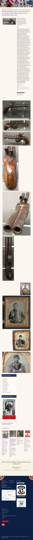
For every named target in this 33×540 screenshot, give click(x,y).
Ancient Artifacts (4, 378)
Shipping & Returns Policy (23, 536)
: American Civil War (20, 87)
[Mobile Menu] (31, 3)
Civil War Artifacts (21, 88)
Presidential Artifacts (4, 388)
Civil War (18, 88)
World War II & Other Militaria (5, 392)
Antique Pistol (24, 87)
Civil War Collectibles (25, 88)
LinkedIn (20, 92)
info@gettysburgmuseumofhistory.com (6, 487)
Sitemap (14, 536)
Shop (3, 518)
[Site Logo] (2, 3)
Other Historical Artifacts (5, 385)
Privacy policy (17, 536)
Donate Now (5, 521)
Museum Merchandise (4, 384)
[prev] (28, 18)
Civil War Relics (4, 381)
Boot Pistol (27, 87)
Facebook (17, 92)
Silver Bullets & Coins (4, 389)
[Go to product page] (5, 434)
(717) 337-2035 (4, 486)
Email (24, 92)
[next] (30, 18)
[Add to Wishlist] (8, 440)
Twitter (19, 92)
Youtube (22, 483)
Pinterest (22, 92)
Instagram (23, 483)
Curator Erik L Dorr (4, 512)
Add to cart (7, 432)
